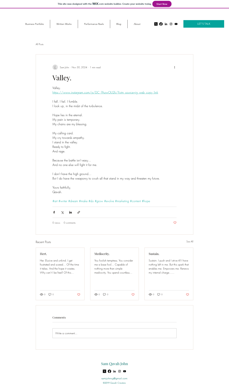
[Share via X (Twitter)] (62, 212)
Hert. (43, 254)
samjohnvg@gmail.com (114, 378)
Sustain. (154, 254)
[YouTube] (176, 24)
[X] (156, 24)
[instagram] (171, 24)
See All (189, 241)
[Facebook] (161, 24)
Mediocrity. (102, 254)
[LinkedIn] (166, 24)
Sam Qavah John (114, 363)
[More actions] (175, 67)
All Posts (39, 44)
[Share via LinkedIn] (70, 212)
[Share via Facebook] (54, 212)
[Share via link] (78, 212)
